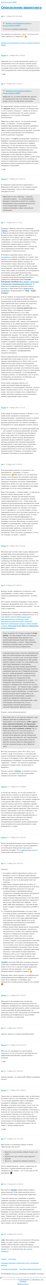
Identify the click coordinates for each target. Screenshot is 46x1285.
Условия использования (9, 1269)
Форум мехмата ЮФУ (9, 2)
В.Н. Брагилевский (23, 1279)
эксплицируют (6, 257)
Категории (12, 1259)
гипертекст (5, 1053)
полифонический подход (28, 850)
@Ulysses (4, 231)
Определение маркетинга (21, 7)
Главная (4, 1259)
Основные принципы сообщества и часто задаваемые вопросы (20, 1264)
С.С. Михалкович (35, 1279)
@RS (3, 1240)
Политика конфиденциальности (30, 1269)
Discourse (15, 1274)
